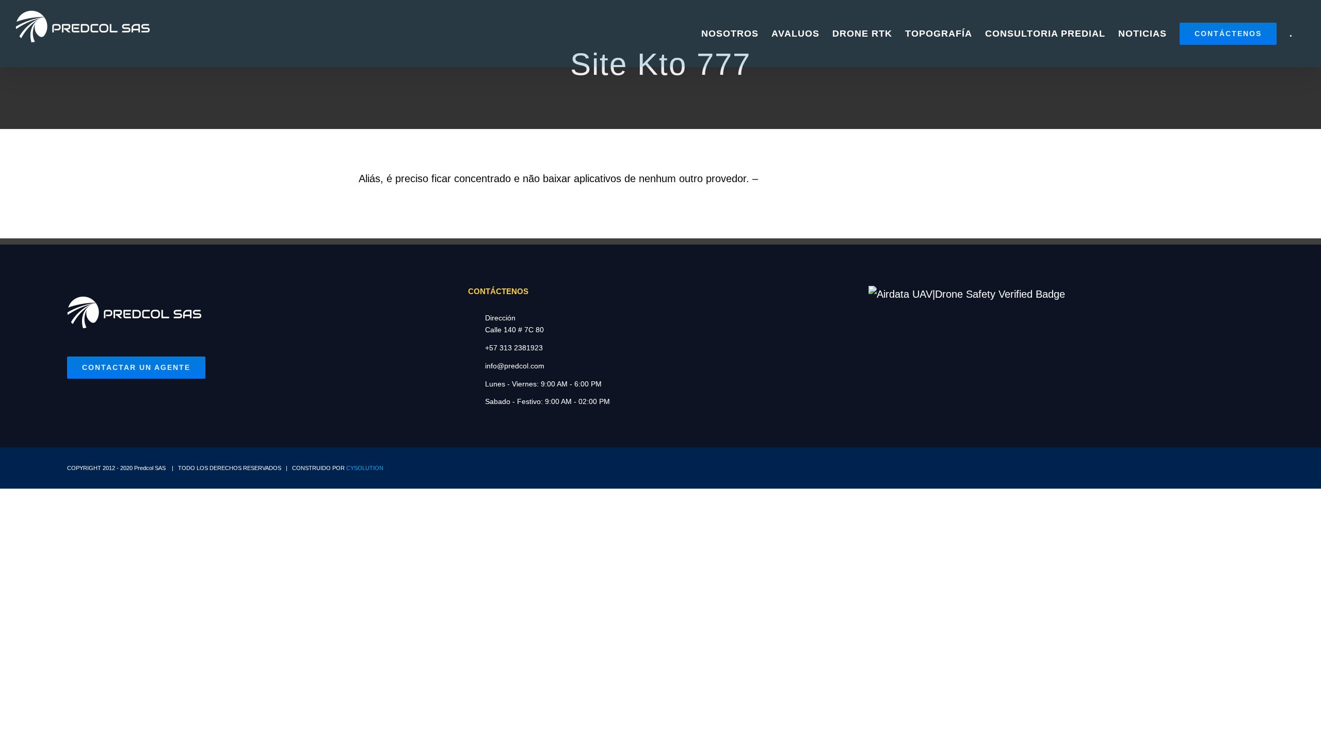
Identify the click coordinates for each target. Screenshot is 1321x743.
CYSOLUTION (364, 468)
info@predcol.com (514, 366)
